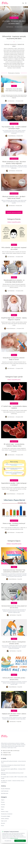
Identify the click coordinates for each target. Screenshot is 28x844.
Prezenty (3, 804)
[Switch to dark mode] (23, 3)
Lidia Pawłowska (4, 791)
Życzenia (3, 823)
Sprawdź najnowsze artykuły (14, 212)
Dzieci (2, 809)
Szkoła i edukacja (5, 818)
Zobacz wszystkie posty (14, 222)
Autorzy (3, 786)
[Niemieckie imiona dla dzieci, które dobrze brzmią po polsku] (14, 83)
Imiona (14, 85)
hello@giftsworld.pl (7, 754)
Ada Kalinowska (4, 793)
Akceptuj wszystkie (20, 840)
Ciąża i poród (14, 17)
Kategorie (4, 797)
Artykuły (3, 758)
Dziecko (14, 244)
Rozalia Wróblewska (5, 788)
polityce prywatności (14, 838)
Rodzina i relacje (4, 811)
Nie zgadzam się (8, 840)
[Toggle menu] (25, 3)
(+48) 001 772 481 (6, 752)
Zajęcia (14, 567)
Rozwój (2, 802)
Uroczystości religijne (5, 816)
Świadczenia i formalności (6, 813)
